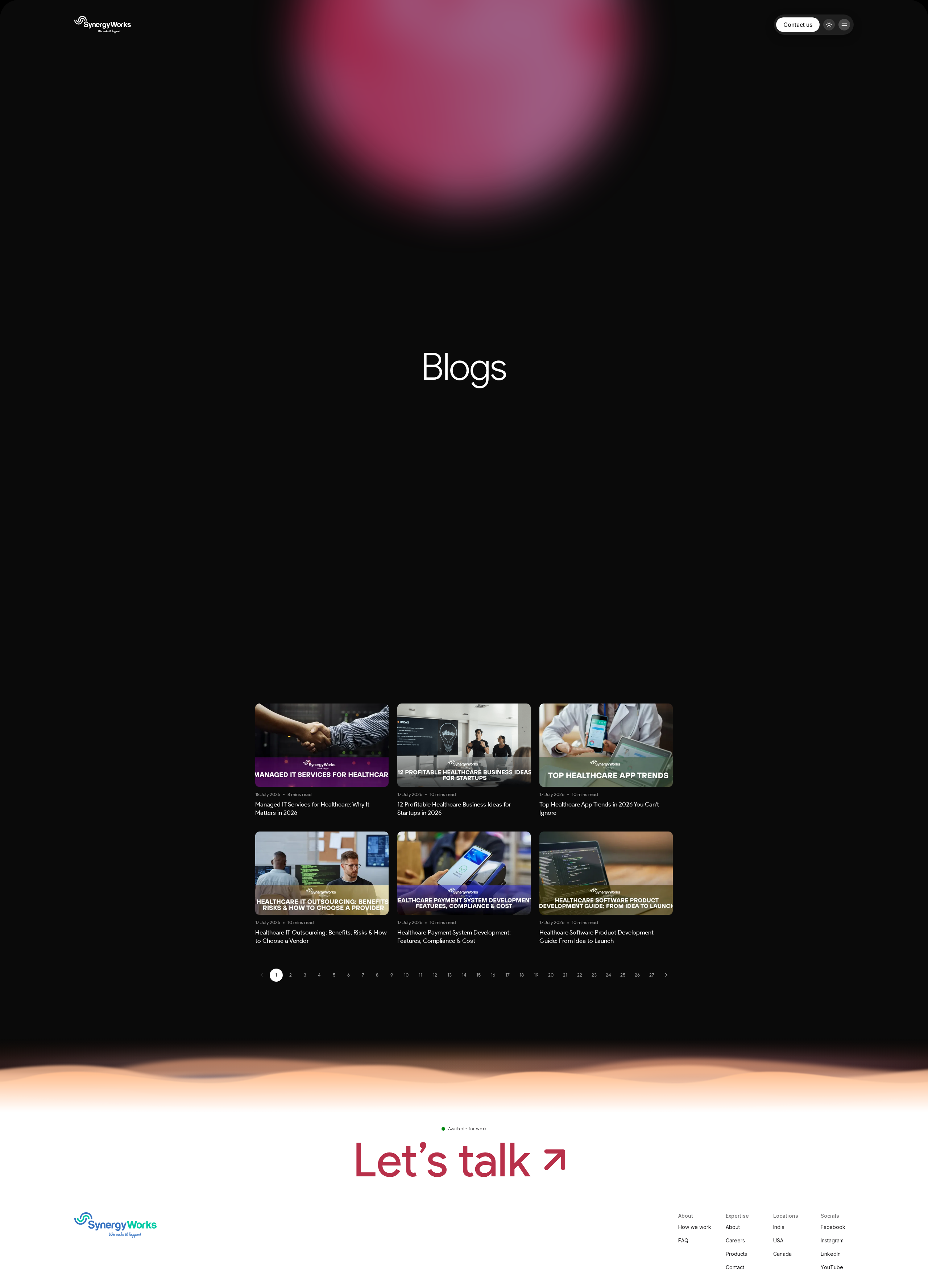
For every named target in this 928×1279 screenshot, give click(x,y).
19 (536, 975)
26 (637, 975)
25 (622, 975)
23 (594, 975)
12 (435, 975)
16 (493, 975)
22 (579, 975)
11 (420, 975)
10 (406, 975)
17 (507, 975)
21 (565, 975)
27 (651, 975)
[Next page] (666, 975)
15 (478, 975)
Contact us (797, 24)
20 (551, 975)
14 (464, 975)
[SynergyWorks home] (102, 24)
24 (608, 975)
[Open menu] (844, 24)
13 (449, 975)
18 (521, 975)
